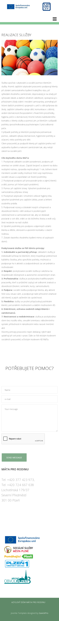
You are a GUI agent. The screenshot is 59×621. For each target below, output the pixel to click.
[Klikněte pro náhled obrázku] (29, 57)
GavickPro (43, 613)
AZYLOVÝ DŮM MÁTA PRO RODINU (28, 602)
